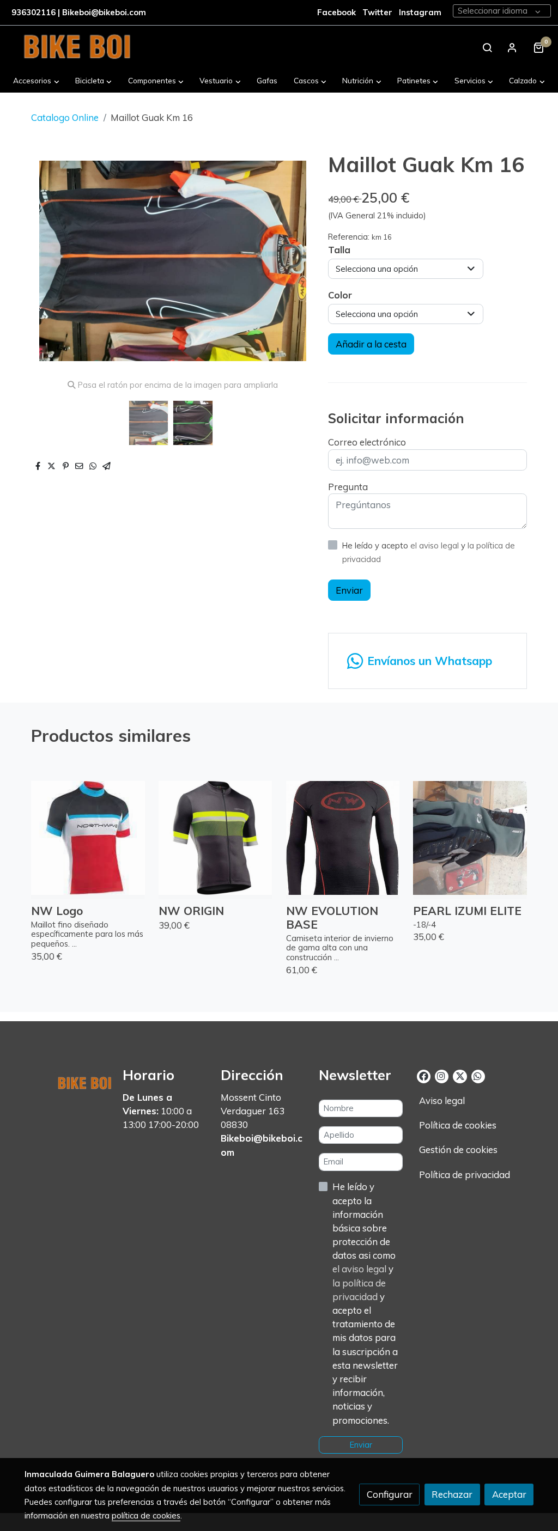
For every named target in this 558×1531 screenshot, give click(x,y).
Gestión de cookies (458, 1149)
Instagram (420, 12)
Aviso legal (442, 1100)
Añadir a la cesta (371, 344)
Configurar (390, 1494)
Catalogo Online (65, 117)
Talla (339, 249)
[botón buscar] (487, 47)
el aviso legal (435, 545)
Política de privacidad (464, 1174)
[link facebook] (423, 1075)
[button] (36, 80)
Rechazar (452, 1494)
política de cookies (146, 1515)
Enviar (349, 590)
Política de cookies (457, 1125)
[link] (76, 47)
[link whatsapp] (477, 1075)
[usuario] (512, 47)
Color (340, 295)
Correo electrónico (367, 442)
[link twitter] (459, 1075)
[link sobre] (66, 1080)
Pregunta (348, 486)
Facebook (336, 12)
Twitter (378, 12)
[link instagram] (441, 1075)
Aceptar (509, 1494)
